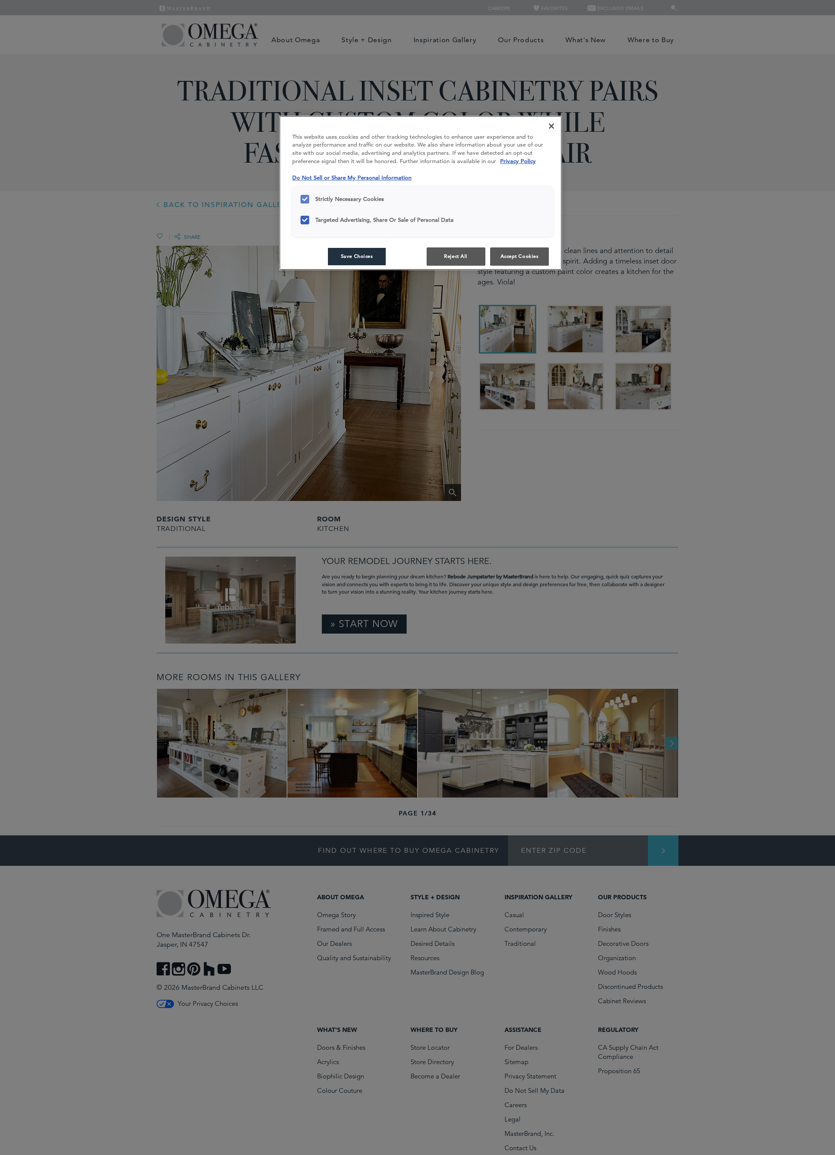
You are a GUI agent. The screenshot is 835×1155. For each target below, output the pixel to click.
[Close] (551, 126)
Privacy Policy (518, 161)
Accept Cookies (520, 256)
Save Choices (357, 256)
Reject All (456, 256)
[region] (420, 193)
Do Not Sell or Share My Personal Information (351, 177)
